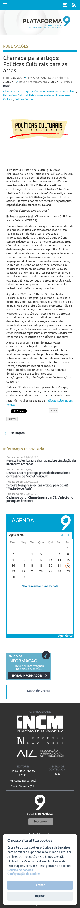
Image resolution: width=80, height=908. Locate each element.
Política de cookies (20, 870)
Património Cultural (15, 95)
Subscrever (41, 821)
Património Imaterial (42, 95)
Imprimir (12, 419)
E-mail (54, 410)
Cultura (71, 91)
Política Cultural (25, 99)
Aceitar (40, 885)
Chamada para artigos (17, 91)
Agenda (23, 520)
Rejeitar (40, 895)
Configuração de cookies (23, 873)
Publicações (17, 433)
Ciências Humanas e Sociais (49, 91)
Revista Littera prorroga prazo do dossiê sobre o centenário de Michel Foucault (38, 474)
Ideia (57, 774)
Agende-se (65, 635)
